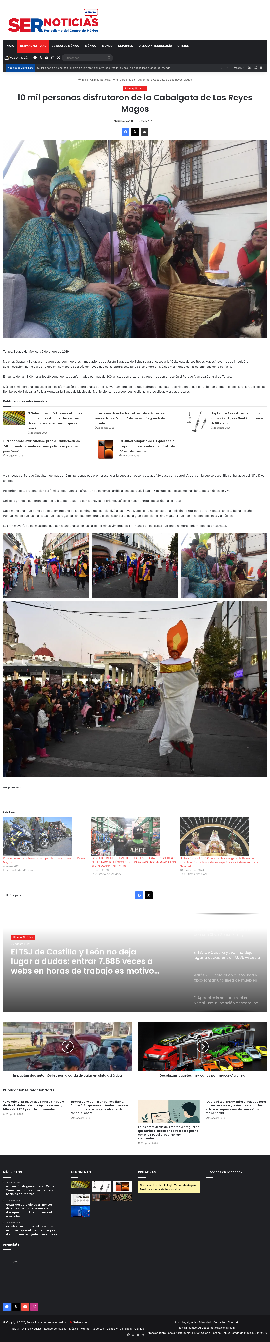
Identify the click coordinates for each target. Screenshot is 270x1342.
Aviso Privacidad (201, 1322)
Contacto (219, 1322)
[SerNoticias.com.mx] (53, 20)
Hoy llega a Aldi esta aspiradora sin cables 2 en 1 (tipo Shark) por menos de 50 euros (89, 67)
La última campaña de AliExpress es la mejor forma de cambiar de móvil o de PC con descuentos (147, 446)
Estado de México (65, 45)
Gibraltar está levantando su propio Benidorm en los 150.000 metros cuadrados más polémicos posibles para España (41, 446)
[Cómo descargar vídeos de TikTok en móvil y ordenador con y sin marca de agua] (80, 1211)
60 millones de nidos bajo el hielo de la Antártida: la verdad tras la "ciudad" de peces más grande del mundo (132, 418)
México (90, 45)
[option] (135, 962)
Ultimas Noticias (33, 45)
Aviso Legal (182, 1322)
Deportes (125, 45)
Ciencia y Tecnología (155, 45)
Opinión (183, 45)
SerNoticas (123, 120)
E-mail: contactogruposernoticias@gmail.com (207, 1327)
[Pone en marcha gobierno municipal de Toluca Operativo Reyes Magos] (45, 836)
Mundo (107, 45)
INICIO (10, 45)
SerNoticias (80, 1322)
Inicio (84, 79)
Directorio (233, 1322)
